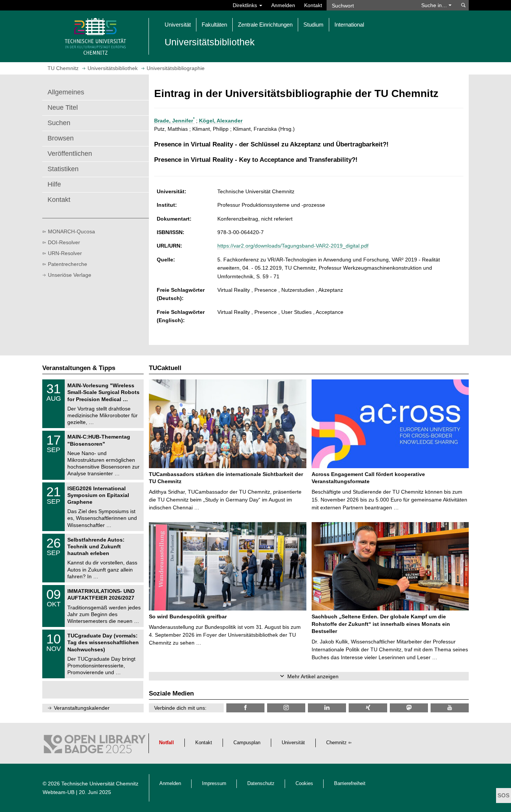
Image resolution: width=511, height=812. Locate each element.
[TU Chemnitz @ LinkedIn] (327, 707)
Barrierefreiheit (349, 783)
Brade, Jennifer (174, 121)
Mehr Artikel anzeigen (313, 676)
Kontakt (313, 5)
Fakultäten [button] (214, 24)
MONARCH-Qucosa (71, 231)
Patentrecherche (67, 264)
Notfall (166, 742)
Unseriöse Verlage (69, 275)
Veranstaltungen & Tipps (78, 368)
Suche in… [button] (435, 5)
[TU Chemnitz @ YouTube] (450, 707)
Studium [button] (313, 24)
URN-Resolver (65, 253)
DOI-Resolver (64, 242)
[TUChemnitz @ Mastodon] (409, 707)
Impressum (214, 783)
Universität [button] (178, 24)
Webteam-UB (58, 792)
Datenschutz (261, 783)
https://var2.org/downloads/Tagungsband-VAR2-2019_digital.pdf (292, 246)
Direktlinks (245, 5)
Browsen (61, 138)
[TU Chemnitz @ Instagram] (286, 707)
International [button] (349, 24)
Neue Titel (63, 107)
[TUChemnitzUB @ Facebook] (245, 707)
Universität (293, 742)
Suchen (59, 123)
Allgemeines (66, 92)
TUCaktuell (165, 368)
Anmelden (283, 5)
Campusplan (246, 742)
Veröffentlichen (70, 153)
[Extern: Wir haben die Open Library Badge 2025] (94, 746)
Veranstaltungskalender (82, 708)
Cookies (304, 783)
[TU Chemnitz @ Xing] (368, 707)
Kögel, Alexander (220, 121)
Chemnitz (336, 742)
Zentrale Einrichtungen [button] (265, 24)
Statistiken (63, 169)
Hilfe (54, 184)
